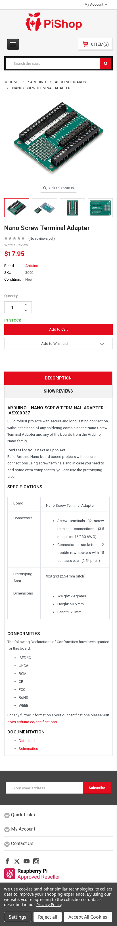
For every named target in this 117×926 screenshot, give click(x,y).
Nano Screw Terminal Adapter (41, 88)
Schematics (28, 748)
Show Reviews (58, 391)
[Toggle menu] (13, 44)
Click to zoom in (60, 188)
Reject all (47, 917)
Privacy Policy (48, 904)
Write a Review (16, 245)
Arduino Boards (70, 82)
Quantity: (11, 296)
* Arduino (37, 82)
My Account (94, 5)
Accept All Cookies (87, 917)
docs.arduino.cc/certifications (32, 722)
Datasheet (27, 741)
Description (58, 378)
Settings (17, 917)
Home (14, 82)
